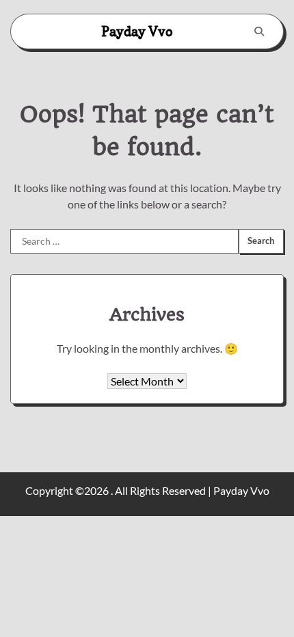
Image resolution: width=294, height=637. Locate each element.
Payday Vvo (137, 31)
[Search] (259, 31)
